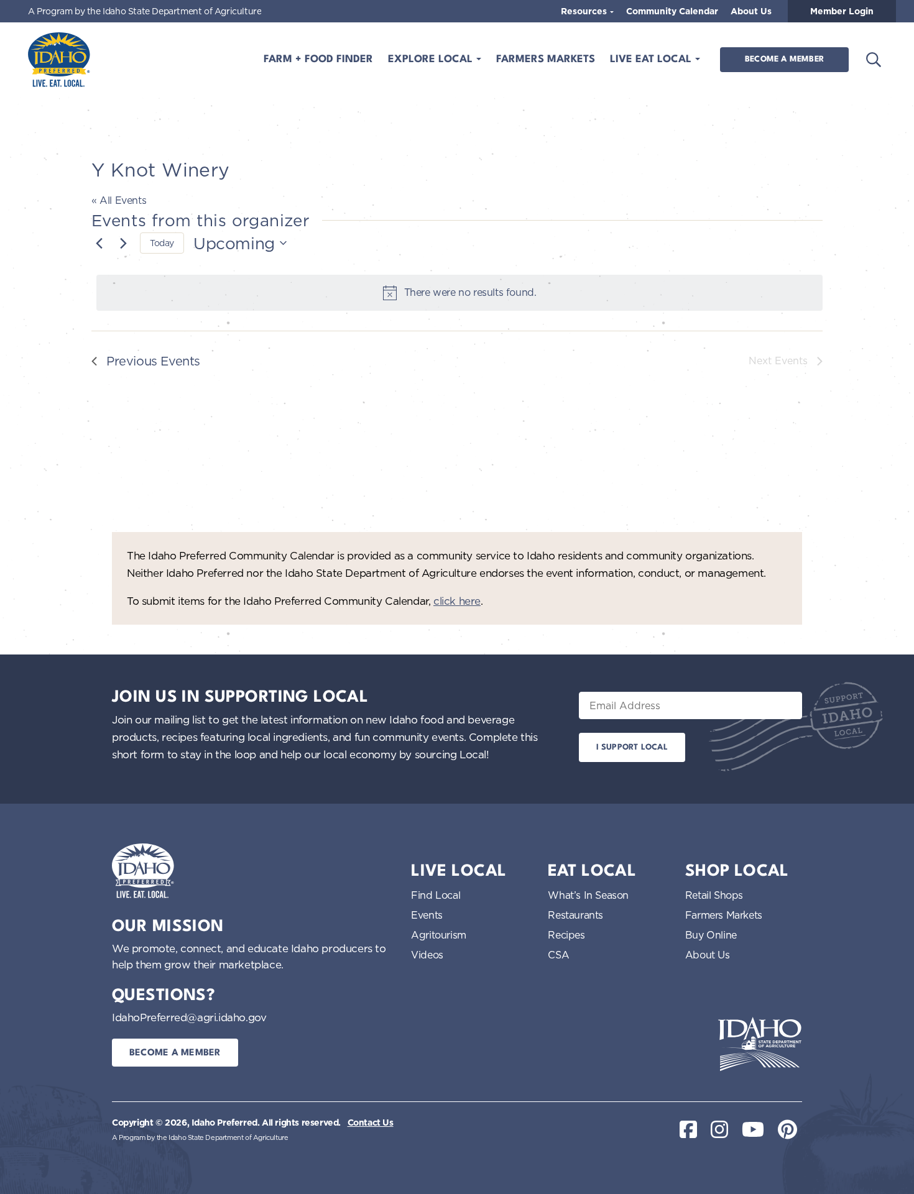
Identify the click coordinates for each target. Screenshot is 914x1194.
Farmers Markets (545, 59)
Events (427, 915)
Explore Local (432, 59)
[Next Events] (123, 243)
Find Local (435, 895)
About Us (751, 11)
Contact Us (371, 1122)
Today (162, 242)
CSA (558, 954)
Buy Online (711, 935)
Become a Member (784, 59)
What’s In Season (588, 895)
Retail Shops (714, 895)
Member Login (842, 11)
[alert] (459, 293)
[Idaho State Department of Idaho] (760, 1044)
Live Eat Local (652, 59)
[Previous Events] (98, 243)
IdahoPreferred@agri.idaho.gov (189, 1017)
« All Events (118, 200)
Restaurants (575, 915)
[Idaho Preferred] (59, 59)
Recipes (566, 935)
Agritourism (438, 935)
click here (457, 600)
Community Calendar (672, 11)
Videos (427, 954)
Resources (585, 11)
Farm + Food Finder (318, 59)
